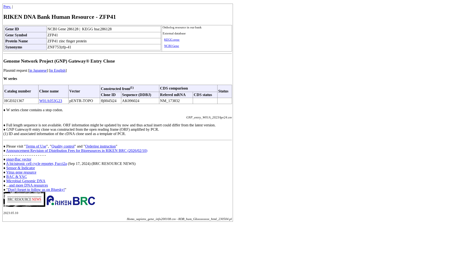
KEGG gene (172, 39)
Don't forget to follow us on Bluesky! (36, 190)
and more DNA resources (28, 185)
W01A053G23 (50, 101)
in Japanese (38, 70)
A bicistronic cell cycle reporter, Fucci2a (36, 164)
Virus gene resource (21, 172)
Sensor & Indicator (20, 168)
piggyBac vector (18, 159)
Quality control (62, 146)
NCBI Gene (171, 46)
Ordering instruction (100, 146)
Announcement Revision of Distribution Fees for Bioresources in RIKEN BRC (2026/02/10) (76, 151)
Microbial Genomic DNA (25, 181)
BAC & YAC (16, 177)
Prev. (7, 7)
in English (57, 70)
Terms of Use (36, 146)
